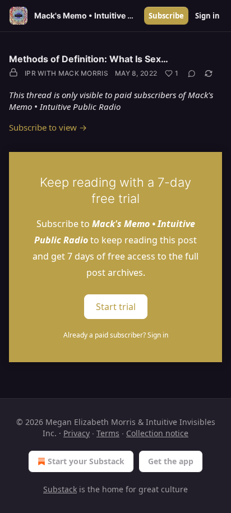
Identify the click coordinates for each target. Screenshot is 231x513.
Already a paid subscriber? (115, 335)
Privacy (76, 433)
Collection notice (157, 433)
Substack (60, 489)
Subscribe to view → (48, 127)
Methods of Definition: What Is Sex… (88, 58)
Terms (107, 433)
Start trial (116, 307)
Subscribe (166, 16)
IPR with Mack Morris (66, 73)
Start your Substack (86, 461)
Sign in (207, 16)
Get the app (170, 461)
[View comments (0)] (191, 73)
